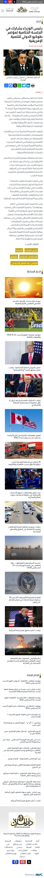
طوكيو (14, 256)
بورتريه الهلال (10, 853)
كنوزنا (37, 853)
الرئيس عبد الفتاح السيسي (24, 263)
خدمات (22, 856)
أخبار (38, 21)
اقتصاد (28, 847)
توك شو (10, 850)
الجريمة (8, 841)
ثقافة (37, 847)
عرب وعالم (17, 844)
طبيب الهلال (25, 853)
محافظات (8, 847)
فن (8, 844)
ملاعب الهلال (31, 844)
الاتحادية (28, 841)
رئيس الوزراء (31, 250)
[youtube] (10, 2)
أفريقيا (19, 250)
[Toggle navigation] (3, 11)
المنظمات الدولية (28, 256)
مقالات (34, 850)
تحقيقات (18, 841)
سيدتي (19, 847)
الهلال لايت (22, 850)
